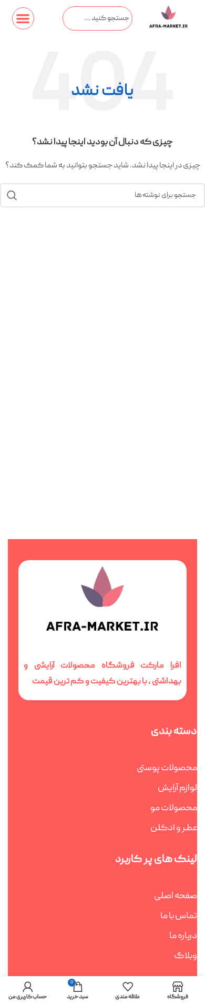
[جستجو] (12, 195)
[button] (23, 18)
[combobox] (97, 18)
